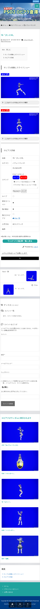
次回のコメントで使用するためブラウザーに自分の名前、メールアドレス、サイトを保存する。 (20, 382)
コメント (4, 334)
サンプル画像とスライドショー (14, 54)
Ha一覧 (17, 218)
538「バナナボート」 (8, 473)
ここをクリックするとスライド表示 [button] (16, 102)
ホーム (4, 25)
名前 (3, 355)
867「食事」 (6, 558)
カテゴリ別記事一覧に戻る (21, 241)
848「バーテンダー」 (8, 530)
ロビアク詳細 (8, 57)
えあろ (35, 247)
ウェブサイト (5, 372)
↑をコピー (17, 191)
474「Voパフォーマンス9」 (10, 445)
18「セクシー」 (6, 502)
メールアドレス (6, 363)
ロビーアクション (16, 25)
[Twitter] (20, 258)
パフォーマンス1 (30, 25)
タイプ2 (24, 177)
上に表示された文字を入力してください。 (14, 391)
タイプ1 (16, 177)
